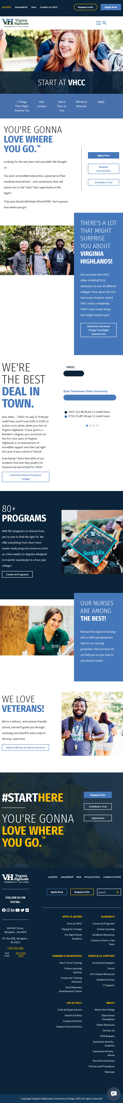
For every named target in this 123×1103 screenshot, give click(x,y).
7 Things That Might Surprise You (22, 106)
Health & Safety (73, 1015)
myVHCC (6, 7)
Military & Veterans (81, 104)
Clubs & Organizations (69, 1009)
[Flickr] (27, 910)
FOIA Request (107, 1036)
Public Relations (106, 1024)
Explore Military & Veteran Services (25, 747)
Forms (111, 968)
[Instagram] (8, 910)
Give (33, 7)
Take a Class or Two (61, 106)
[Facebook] (4, 910)
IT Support (109, 985)
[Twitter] (23, 910)
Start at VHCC (74, 923)
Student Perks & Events (69, 1026)
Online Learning (106, 929)
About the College (105, 1009)
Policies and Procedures (102, 1066)
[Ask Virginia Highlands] (114, 1094)
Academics (108, 916)
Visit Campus (41, 104)
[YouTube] (17, 910)
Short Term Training (71, 962)
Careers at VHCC (49, 7)
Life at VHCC (74, 1002)
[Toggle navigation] (98, 23)
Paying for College (72, 929)
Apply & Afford (72, 916)
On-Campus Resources (102, 974)
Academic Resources (104, 934)
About (110, 1002)
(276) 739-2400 (15, 948)
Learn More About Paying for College (26, 476)
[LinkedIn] (12, 910)
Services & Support (101, 955)
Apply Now (111, 7)
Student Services (106, 979)
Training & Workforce (67, 955)
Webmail (110, 1072)
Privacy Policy (92, 876)
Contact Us (108, 1030)
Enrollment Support (103, 962)
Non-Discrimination (104, 1060)
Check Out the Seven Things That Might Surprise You (98, 330)
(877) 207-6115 (21, 954)
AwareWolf (21, 7)
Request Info (85, 7)
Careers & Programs (17, 574)
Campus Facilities (72, 1021)
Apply (101, 102)
